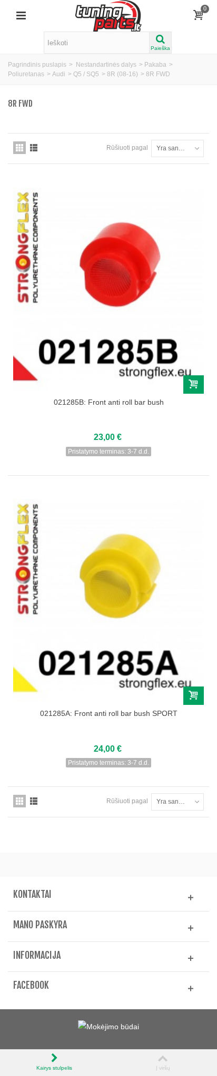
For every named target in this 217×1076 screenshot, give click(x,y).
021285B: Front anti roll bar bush (109, 402)
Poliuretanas (26, 74)
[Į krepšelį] (193, 384)
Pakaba (155, 64)
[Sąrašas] (33, 147)
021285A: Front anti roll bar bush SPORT (108, 713)
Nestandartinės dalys (106, 64)
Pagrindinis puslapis (37, 64)
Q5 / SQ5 (86, 74)
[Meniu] (21, 16)
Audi (58, 74)
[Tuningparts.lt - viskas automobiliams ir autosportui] (108, 15)
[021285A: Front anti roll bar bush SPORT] (108, 596)
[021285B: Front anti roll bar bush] (108, 285)
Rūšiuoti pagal (127, 147)
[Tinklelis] (19, 147)
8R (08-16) (122, 74)
